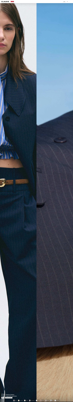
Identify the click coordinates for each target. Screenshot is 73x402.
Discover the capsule (9, 397)
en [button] (67, 1)
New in (3, 397)
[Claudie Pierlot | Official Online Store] (5, 1)
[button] (12, 1)
